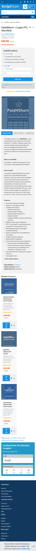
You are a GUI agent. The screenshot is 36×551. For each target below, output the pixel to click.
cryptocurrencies (6, 440)
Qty (5, 73)
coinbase (21, 440)
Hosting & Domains (6, 509)
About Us (3, 488)
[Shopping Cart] (30, 2)
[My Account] (21, 2)
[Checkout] (33, 2)
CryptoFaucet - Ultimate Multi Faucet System (7, 404)
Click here (17, 265)
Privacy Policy (4, 494)
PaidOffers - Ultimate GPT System (7, 352)
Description (7, 133)
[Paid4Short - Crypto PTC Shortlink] (18, 113)
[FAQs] (25, 2)
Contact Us (4, 503)
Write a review (25, 91)
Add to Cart (18, 79)
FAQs (2, 511)
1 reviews (17, 91)
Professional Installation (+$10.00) (14, 59)
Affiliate (3, 518)
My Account (4, 533)
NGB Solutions (10, 34)
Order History (4, 536)
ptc (9, 438)
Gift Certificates (5, 523)
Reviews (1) (29, 133)
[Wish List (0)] (28, 2)
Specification (18, 133)
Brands (3, 521)
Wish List (3, 538)
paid (6, 438)
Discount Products (6, 526)
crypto (24, 438)
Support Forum (5, 506)
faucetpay (15, 440)
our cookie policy (24, 548)
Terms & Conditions (6, 496)
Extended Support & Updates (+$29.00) (15, 62)
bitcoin (19, 438)
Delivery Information (6, 491)
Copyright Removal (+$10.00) (13, 56)
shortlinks (13, 438)
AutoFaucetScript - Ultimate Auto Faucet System (8, 299)
